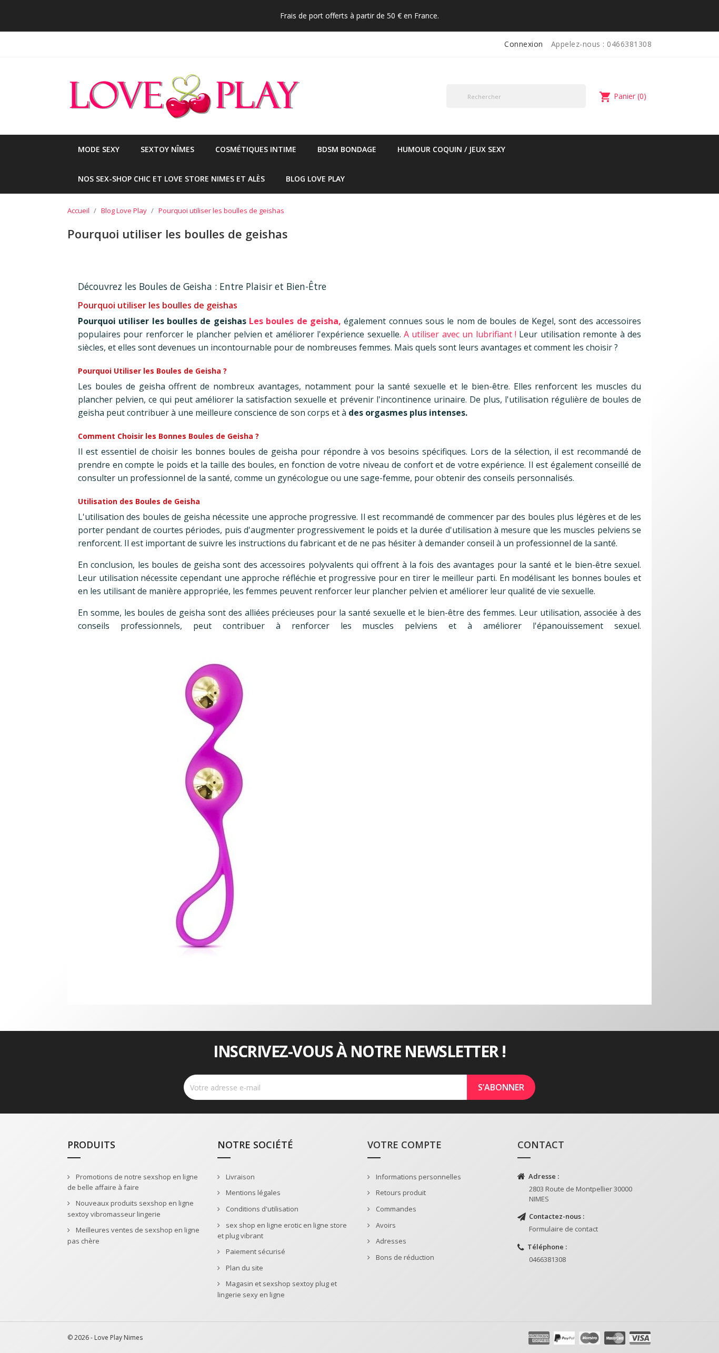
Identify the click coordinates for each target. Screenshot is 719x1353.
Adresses (390, 1241)
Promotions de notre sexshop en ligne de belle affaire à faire (132, 1182)
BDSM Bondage (346, 149)
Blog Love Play (315, 179)
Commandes (395, 1209)
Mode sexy (98, 149)
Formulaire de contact (563, 1229)
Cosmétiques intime (255, 149)
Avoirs (385, 1225)
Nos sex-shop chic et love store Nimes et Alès (171, 179)
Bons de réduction (404, 1257)
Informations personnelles (417, 1176)
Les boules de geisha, (295, 321)
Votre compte (404, 1144)
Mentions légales (252, 1192)
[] (581, 107)
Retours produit (400, 1192)
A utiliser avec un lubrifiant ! (460, 334)
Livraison (239, 1176)
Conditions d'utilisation (261, 1209)
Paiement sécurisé (254, 1251)
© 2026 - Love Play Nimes (105, 1337)
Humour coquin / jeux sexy (451, 149)
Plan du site (243, 1267)
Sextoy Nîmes (167, 149)
